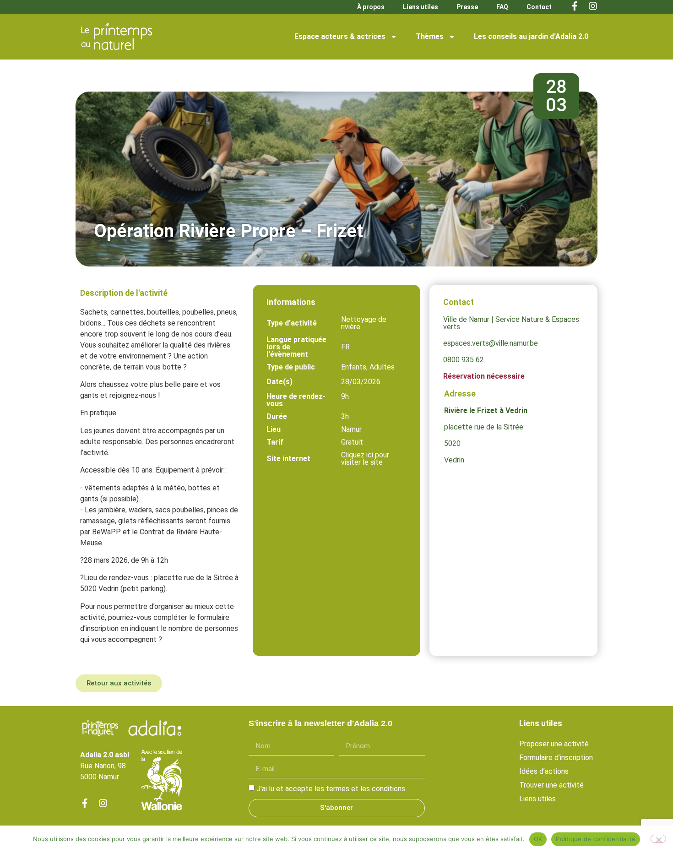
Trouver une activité (551, 785)
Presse (467, 7)
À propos (371, 7)
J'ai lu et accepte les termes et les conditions (330, 788)
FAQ (502, 7)
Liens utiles (420, 7)
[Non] (658, 839)
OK (538, 838)
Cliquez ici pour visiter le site (365, 459)
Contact (539, 7)
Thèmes (430, 36)
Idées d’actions (544, 771)
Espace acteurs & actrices (339, 36)
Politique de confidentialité (595, 838)
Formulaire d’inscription (556, 757)
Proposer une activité (554, 743)
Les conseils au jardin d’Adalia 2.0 (531, 36)
